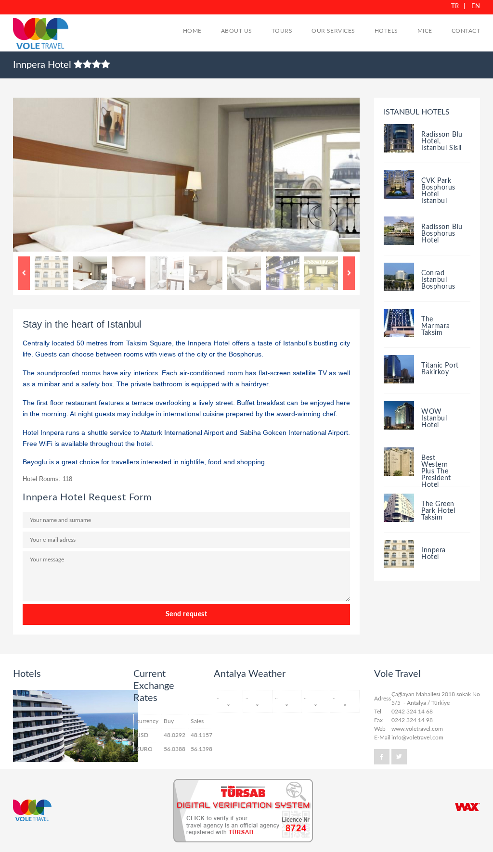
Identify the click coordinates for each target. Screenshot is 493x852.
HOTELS (386, 31)
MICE (424, 31)
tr (455, 6)
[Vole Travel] (43, 34)
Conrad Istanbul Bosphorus (438, 280)
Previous (24, 273)
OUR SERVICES (333, 31)
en (475, 6)
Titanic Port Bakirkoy (440, 369)
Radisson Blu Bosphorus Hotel (442, 234)
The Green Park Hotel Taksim (438, 511)
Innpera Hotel (433, 553)
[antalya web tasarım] (467, 807)
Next (349, 273)
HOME (192, 31)
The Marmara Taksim (435, 326)
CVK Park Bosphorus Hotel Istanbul (438, 191)
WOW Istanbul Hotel (434, 418)
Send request (187, 614)
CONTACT (466, 31)
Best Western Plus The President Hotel (436, 471)
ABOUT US (236, 31)
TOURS (282, 31)
